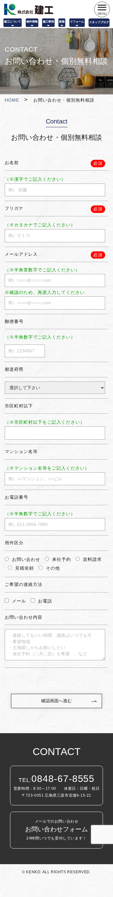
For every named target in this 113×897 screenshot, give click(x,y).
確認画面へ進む (56, 700)
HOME (12, 100)
